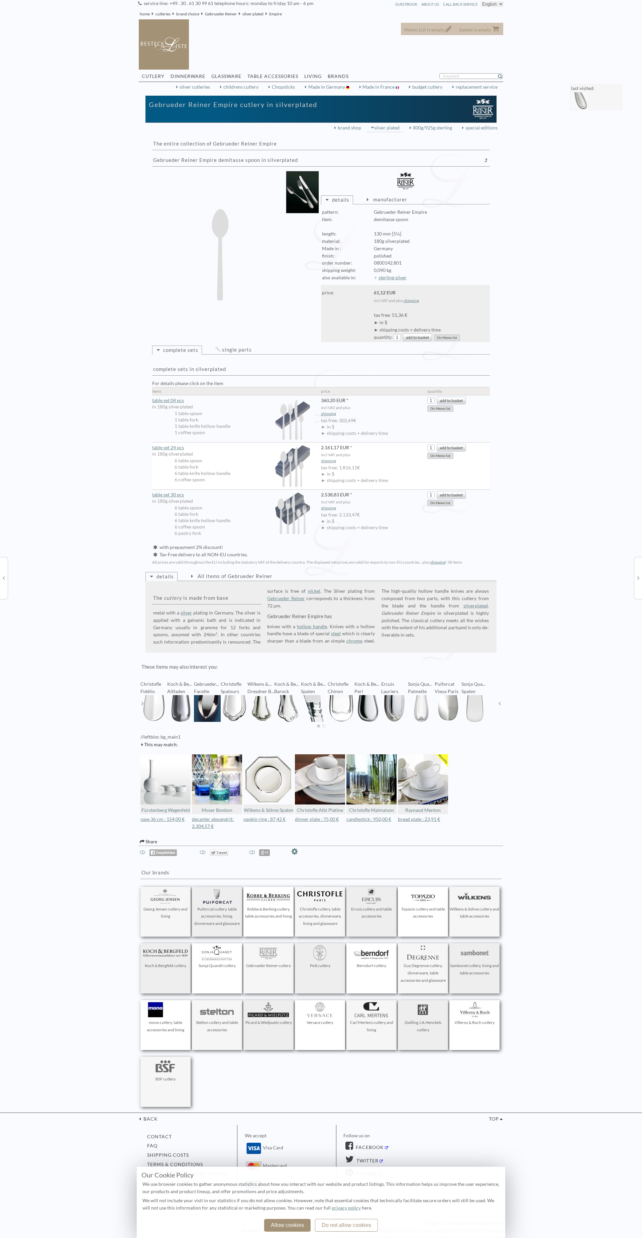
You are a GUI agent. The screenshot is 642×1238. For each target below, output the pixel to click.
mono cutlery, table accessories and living (165, 1026)
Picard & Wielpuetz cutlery (268, 1022)
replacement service (477, 87)
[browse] (142, 703)
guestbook (406, 4)
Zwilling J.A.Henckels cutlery (423, 1026)
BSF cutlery (165, 1078)
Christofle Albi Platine (320, 810)
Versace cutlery (320, 1022)
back (150, 1119)
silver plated (252, 13)
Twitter (367, 1160)
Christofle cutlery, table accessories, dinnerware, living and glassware (320, 916)
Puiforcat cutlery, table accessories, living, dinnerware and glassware (217, 916)
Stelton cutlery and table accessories (217, 1026)
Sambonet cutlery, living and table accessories (474, 969)
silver (186, 612)
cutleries (163, 13)
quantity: (383, 337)
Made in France (379, 87)
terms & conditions (175, 1164)
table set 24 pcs (168, 447)
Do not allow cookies (346, 1225)
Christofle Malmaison (371, 810)
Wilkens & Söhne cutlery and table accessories (474, 913)
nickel (314, 591)
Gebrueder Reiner (221, 13)
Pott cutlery (320, 965)
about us (430, 4)
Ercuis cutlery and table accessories (371, 913)
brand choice (187, 13)
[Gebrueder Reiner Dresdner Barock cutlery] (4, 577)
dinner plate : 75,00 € (317, 819)
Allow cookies (287, 1225)
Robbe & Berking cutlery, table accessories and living (268, 913)
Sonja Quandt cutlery (217, 965)
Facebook (369, 1147)
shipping (411, 300)
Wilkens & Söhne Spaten (269, 810)
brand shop (349, 127)
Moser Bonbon (217, 810)
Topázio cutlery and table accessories (423, 913)
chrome (354, 641)
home (145, 13)
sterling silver (393, 277)
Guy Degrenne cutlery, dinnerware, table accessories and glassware (423, 973)
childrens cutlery (240, 87)
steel (336, 633)
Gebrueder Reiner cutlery (268, 965)
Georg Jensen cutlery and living (165, 913)
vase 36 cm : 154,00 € (162, 819)
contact (159, 1136)
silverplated (475, 605)
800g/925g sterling (432, 127)
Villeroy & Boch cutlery (474, 1022)
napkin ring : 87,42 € (264, 819)
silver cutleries (195, 87)
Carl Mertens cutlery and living (371, 1026)
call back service (460, 4)
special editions (481, 127)
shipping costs (168, 1155)
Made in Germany (327, 87)
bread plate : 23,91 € (419, 819)
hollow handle (312, 626)
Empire (275, 13)
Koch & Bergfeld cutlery (165, 965)
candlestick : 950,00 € (368, 819)
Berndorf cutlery (371, 965)
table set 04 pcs (168, 400)
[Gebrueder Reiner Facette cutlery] (638, 577)
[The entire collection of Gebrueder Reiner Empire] (486, 160)
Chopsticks (283, 87)
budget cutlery (427, 87)
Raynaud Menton (423, 810)
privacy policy (346, 1208)
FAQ (152, 1145)
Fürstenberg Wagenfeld (165, 810)
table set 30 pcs (168, 494)
